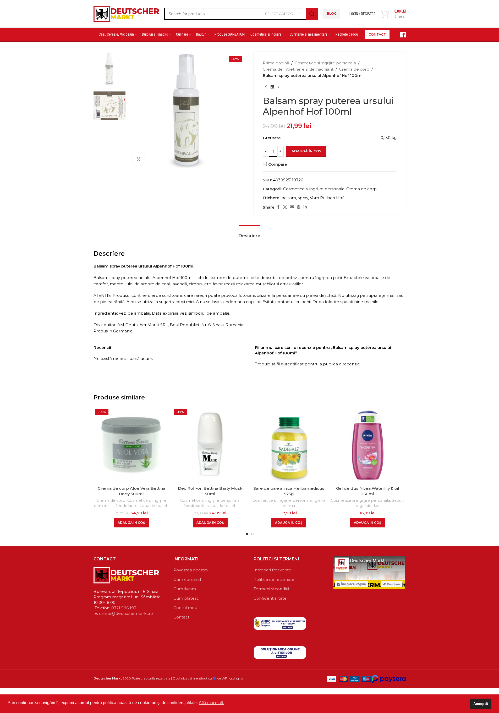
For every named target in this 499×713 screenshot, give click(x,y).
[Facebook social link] (278, 207)
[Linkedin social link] (305, 207)
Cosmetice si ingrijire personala (325, 62)
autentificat (292, 363)
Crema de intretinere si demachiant (298, 69)
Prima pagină (276, 62)
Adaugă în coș (306, 151)
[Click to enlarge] (138, 159)
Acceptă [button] (480, 703)
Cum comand (187, 579)
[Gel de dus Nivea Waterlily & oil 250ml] (368, 445)
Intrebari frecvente (272, 569)
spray (303, 197)
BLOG (332, 13)
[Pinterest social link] (298, 207)
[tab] (249, 233)
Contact (181, 617)
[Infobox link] (400, 34)
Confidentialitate (270, 598)
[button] (131, 522)
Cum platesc (186, 598)
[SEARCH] (312, 14)
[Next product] (278, 87)
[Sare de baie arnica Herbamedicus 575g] (289, 445)
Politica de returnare (274, 579)
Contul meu (185, 607)
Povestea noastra (190, 569)
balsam (288, 197)
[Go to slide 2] (252, 534)
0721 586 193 (123, 607)
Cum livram (184, 588)
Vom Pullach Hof (326, 197)
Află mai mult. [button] (211, 702)
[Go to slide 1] (247, 534)
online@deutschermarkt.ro (126, 613)
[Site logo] (126, 13)
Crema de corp (354, 69)
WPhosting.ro (232, 678)
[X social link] (285, 207)
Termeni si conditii (271, 588)
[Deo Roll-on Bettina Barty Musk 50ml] (210, 445)
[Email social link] (291, 207)
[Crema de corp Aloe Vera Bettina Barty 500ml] (132, 445)
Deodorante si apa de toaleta (141, 505)
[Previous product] (266, 87)
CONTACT (377, 34)
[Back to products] (272, 87)
